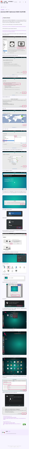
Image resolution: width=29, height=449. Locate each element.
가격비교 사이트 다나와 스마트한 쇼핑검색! (9, 422)
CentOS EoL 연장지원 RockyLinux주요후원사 (9, 417)
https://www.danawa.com (6, 421)
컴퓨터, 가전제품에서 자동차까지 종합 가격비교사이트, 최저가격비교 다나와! (12, 424)
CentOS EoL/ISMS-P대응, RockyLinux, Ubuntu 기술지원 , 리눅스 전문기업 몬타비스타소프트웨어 (14, 419)
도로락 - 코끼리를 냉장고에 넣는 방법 (7, 2)
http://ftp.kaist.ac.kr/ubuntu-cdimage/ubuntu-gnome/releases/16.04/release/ (14, 26)
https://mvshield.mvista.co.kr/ (6, 416)
